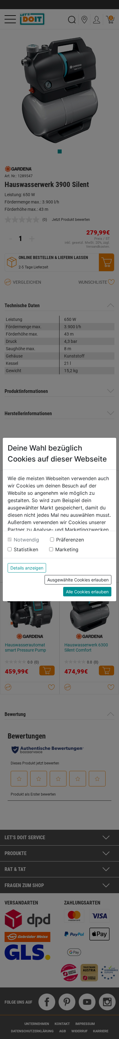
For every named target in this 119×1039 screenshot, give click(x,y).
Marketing (66, 549)
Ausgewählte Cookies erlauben (78, 579)
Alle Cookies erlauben (87, 591)
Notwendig (26, 540)
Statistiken (26, 549)
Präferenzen (70, 540)
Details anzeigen (26, 567)
